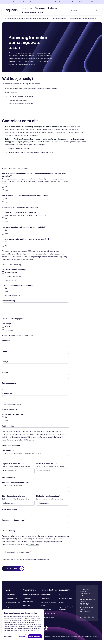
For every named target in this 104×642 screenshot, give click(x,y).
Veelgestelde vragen (66, 599)
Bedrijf (7, 327)
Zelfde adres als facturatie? (14, 414)
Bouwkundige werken (13, 276)
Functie (5, 372)
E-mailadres (7, 394)
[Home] (11, 10)
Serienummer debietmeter (13, 520)
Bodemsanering (11, 273)
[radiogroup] (35, 188)
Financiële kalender (48, 617)
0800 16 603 (85, 612)
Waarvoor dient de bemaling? (14, 270)
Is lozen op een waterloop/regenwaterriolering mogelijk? (26, 239)
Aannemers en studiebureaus (28, 600)
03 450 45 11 (84, 604)
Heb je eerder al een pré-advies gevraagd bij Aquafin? (25, 196)
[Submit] (96, 10)
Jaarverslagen (46, 609)
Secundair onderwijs (13, 603)
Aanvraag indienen (11, 568)
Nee (6, 190)
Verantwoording (8, 301)
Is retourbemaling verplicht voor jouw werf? (20, 212)
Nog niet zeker (10, 280)
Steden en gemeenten (31, 595)
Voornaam (7, 341)
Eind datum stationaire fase (48, 496)
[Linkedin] (93, 616)
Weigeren (21, 636)
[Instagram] (89, 616)
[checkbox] (3, 272)
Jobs (60, 595)
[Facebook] (81, 616)
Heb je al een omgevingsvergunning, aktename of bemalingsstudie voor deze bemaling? (34, 175)
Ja (6, 187)
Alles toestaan (35, 636)
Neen (7, 245)
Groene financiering (48, 613)
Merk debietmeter (10, 509)
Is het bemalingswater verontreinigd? (17, 285)
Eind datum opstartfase (46, 464)
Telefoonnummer (9, 383)
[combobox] (94, 2)
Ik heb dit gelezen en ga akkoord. (17, 552)
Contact (61, 603)
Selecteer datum (9, 471)
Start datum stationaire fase (14, 496)
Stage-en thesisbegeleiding (12, 608)
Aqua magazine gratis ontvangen (66, 608)
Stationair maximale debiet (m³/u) (16, 483)
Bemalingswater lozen (59, 18)
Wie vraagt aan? (9, 324)
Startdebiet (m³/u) (10, 450)
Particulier (9, 330)
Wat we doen (11, 18)
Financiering (45, 599)
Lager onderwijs (11, 599)
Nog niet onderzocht (12, 295)
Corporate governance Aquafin (49, 604)
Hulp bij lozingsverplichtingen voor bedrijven (33, 18)
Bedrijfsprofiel (46, 595)
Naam (5, 351)
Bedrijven (26, 605)
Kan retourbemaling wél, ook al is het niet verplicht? (24, 227)
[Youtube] (85, 616)
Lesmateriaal (10, 595)
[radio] (3, 187)
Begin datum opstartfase (13, 464)
